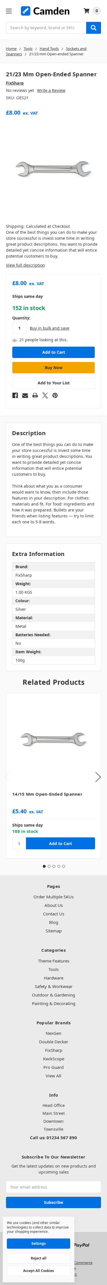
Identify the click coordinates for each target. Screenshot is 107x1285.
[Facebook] (15, 395)
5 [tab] (63, 866)
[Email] (25, 395)
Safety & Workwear (53, 986)
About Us (54, 905)
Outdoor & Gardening (53, 995)
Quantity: (21, 318)
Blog (53, 922)
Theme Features (53, 961)
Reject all (39, 1258)
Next (98, 776)
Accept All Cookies (38, 1270)
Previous (7, 776)
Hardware (53, 978)
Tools (54, 969)
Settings (38, 1243)
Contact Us (53, 914)
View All (53, 1075)
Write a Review (51, 90)
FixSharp (53, 1050)
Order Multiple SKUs (53, 897)
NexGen (53, 1033)
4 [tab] (58, 866)
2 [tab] (49, 866)
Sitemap (54, 931)
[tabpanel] (53, 775)
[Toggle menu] (9, 11)
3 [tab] (54, 866)
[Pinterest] (55, 395)
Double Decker (53, 1041)
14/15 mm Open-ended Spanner (47, 794)
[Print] (35, 395)
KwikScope (53, 1058)
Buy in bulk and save (49, 328)
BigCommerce (80, 1262)
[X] (45, 395)
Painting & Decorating (53, 1003)
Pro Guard (53, 1067)
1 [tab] (44, 866)
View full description (25, 265)
